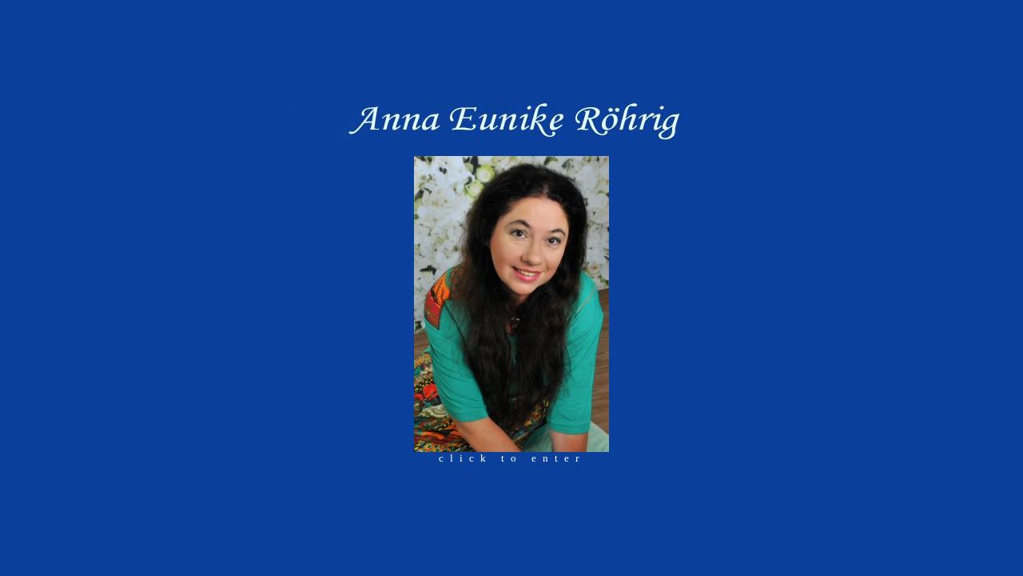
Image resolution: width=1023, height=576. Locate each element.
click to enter (512, 458)
